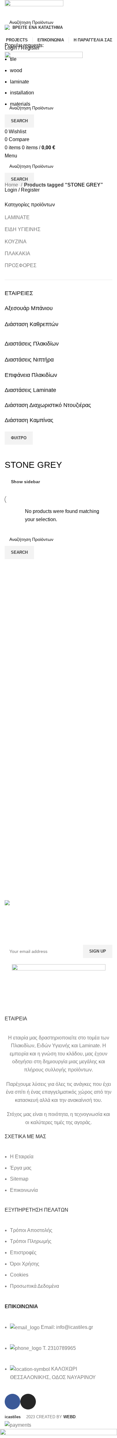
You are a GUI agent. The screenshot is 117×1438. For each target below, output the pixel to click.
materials (20, 104)
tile (13, 59)
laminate (19, 81)
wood (16, 70)
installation (22, 92)
